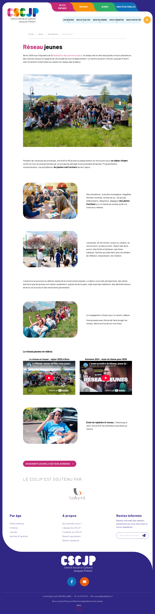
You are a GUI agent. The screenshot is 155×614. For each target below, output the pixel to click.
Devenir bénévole (70, 540)
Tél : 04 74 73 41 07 (81, 596)
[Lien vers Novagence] (78, 608)
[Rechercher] (147, 20)
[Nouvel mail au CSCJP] (84, 581)
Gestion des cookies (95, 601)
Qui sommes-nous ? (72, 523)
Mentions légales (80, 601)
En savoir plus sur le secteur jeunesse (48, 464)
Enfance (83, 7)
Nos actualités (83, 20)
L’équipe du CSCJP (71, 527)
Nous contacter (133, 20)
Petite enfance (62, 6)
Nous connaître (117, 20)
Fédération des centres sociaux (67, 55)
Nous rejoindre (100, 20)
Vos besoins (68, 20)
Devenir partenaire (71, 536)
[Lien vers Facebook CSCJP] (71, 581)
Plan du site (69, 601)
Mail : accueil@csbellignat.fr (101, 596)
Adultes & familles (125, 7)
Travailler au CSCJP (72, 532)
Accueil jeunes (53, 34)
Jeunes (104, 7)
